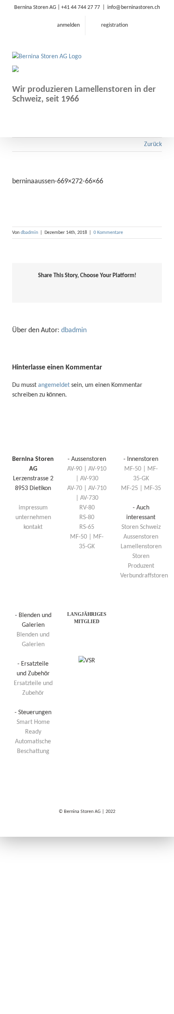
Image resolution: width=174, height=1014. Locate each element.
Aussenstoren (140, 537)
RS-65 (86, 527)
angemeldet (54, 385)
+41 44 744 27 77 (80, 7)
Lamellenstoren (141, 546)
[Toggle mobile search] (144, 48)
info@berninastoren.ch (133, 7)
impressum (33, 508)
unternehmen (33, 517)
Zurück (153, 144)
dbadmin (29, 232)
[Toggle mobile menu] (158, 48)
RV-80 (87, 508)
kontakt (32, 527)
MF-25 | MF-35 (141, 488)
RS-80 (86, 517)
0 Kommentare (108, 232)
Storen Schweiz (141, 527)
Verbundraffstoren (144, 576)
